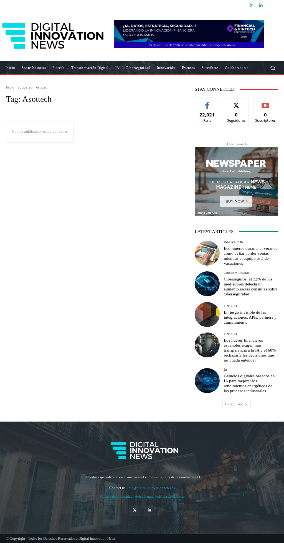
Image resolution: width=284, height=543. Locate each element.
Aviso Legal (144, 496)
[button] (272, 67)
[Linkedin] (260, 5)
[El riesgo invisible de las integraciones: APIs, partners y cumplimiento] (207, 314)
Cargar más (234, 404)
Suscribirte (265, 102)
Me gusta (207, 102)
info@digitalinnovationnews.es (151, 488)
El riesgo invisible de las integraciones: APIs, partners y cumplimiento (250, 317)
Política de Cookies (170, 496)
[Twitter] (251, 5)
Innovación (233, 242)
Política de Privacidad (116, 496)
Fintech (230, 306)
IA (225, 369)
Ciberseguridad (237, 272)
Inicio (10, 87)
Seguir (236, 102)
